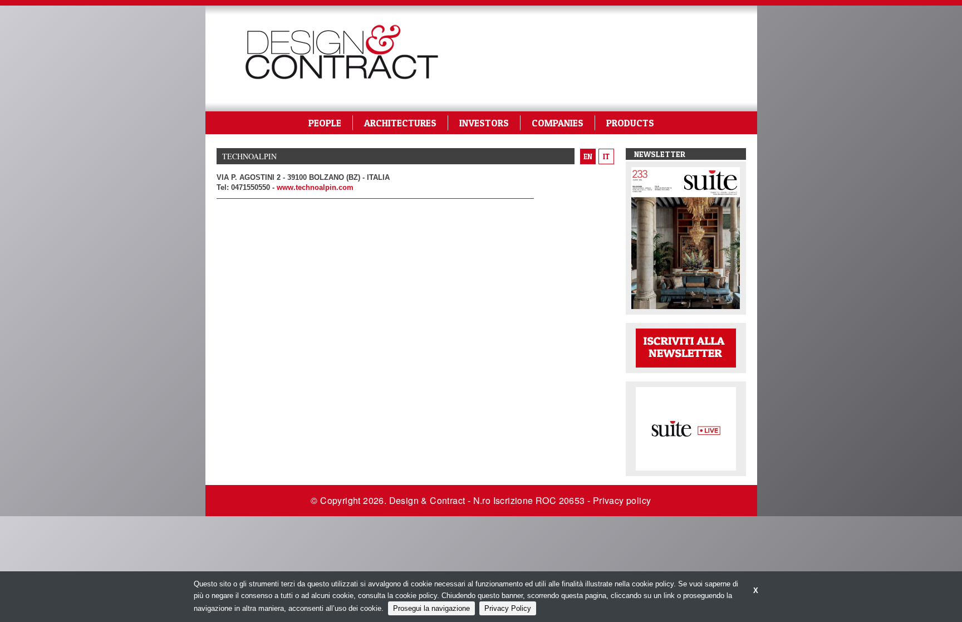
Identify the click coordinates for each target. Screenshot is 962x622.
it (606, 156)
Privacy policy (622, 500)
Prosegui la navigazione (431, 608)
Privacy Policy (507, 608)
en (587, 156)
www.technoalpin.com (315, 187)
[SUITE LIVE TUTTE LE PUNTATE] (686, 428)
